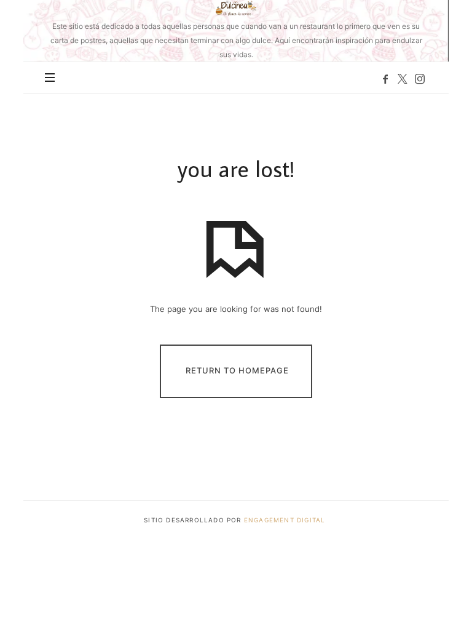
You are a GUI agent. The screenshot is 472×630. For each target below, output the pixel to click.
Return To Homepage (237, 370)
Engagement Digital (286, 520)
